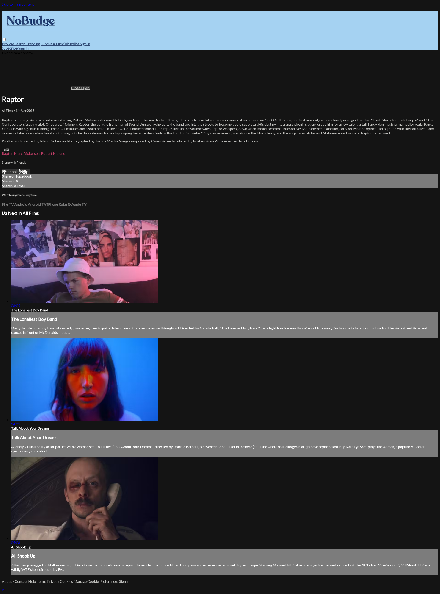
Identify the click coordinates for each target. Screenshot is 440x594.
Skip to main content (18, 4)
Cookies (67, 581)
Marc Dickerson (27, 153)
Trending (33, 44)
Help (32, 581)
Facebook (10, 171)
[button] (4, 39)
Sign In (23, 48)
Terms (42, 581)
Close (76, 88)
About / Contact (15, 581)
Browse (8, 44)
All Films (8, 110)
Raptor (7, 153)
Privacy (53, 581)
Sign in (85, 44)
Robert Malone (53, 153)
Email (26, 171)
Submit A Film (52, 44)
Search (20, 44)
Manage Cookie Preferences (96, 581)
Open (85, 88)
